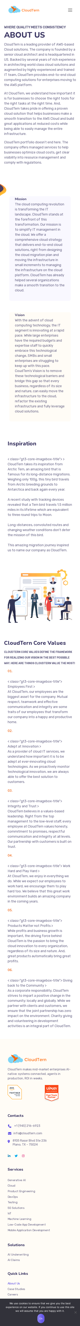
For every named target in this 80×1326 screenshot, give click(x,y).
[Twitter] (16, 1155)
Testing (12, 1202)
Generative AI (17, 1180)
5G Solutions (16, 1208)
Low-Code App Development (27, 1224)
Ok (41, 1318)
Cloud (11, 1185)
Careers (13, 1294)
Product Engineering (21, 1191)
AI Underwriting (18, 1254)
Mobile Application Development (29, 1230)
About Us (14, 1283)
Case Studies (16, 1289)
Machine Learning (19, 1219)
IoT (9, 1213)
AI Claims (14, 1260)
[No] (75, 1312)
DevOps (13, 1196)
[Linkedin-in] (9, 1155)
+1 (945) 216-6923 (27, 1126)
